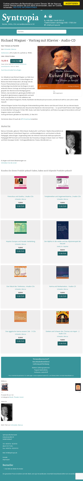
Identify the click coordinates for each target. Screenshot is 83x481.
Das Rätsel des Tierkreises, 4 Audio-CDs (20, 286)
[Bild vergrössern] (59, 89)
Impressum (6, 460)
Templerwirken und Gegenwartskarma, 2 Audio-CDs (62, 196)
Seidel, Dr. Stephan (62, 246)
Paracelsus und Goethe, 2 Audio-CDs (20, 196)
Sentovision (5, 53)
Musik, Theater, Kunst (16, 397)
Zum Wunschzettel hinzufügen (11, 70)
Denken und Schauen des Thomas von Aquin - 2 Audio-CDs (62, 332)
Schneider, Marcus (10, 49)
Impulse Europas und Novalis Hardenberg (20, 241)
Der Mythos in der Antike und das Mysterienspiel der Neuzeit (62, 242)
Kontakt (5, 457)
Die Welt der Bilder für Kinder (14, 469)
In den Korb (15, 61)
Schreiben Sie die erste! (9, 163)
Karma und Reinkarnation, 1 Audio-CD (62, 286)
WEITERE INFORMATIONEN (25, 7)
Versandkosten (41, 474)
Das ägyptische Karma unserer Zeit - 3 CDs (20, 331)
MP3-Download (26, 119)
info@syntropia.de (53, 25)
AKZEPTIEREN (71, 3)
